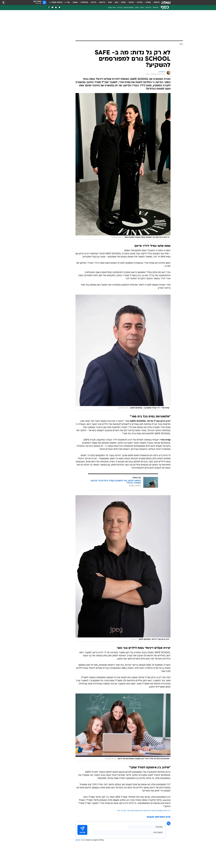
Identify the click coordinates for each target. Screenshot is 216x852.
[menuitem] (155, 2)
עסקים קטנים (129, 7)
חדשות (157, 2)
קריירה (119, 7)
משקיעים (159, 811)
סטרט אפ (143, 811)
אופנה (75, 2)
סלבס (123, 2)
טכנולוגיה (84, 2)
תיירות (93, 2)
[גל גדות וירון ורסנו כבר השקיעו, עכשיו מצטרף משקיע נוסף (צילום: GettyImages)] (123, 166)
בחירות (140, 2)
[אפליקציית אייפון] (56, 7)
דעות (142, 7)
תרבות (131, 2)
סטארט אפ (151, 811)
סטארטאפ (135, 811)
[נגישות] (3, 2)
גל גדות (120, 811)
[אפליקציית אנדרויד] (59, 7)
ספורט (148, 2)
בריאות (102, 2)
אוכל (110, 2)
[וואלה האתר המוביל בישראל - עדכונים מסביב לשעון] (166, 2)
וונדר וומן (127, 811)
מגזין (137, 7)
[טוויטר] (52, 7)
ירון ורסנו (167, 811)
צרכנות (148, 7)
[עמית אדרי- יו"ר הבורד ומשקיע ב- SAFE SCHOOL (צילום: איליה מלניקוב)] (123, 352)
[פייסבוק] (48, 7)
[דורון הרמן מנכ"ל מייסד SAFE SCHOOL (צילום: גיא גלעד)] (123, 568)
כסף (116, 2)
